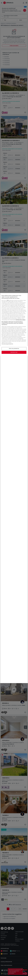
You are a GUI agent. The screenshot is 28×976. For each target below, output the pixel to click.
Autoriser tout (14, 352)
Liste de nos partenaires (7, 343)
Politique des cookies (20, 319)
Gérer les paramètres (14, 348)
